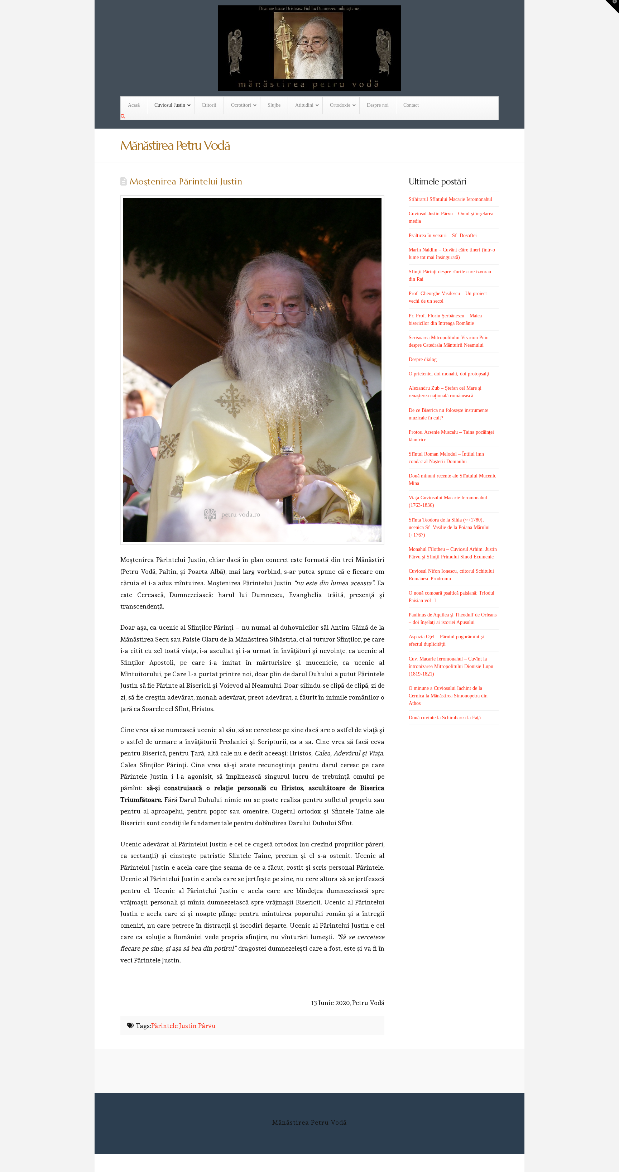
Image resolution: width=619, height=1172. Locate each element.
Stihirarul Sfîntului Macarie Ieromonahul (450, 199)
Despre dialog (423, 359)
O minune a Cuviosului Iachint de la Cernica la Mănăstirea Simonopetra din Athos (448, 696)
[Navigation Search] (123, 116)
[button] (612, 7)
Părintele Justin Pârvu (183, 1025)
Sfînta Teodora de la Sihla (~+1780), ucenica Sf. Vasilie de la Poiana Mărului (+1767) (449, 527)
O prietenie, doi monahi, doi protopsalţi (449, 373)
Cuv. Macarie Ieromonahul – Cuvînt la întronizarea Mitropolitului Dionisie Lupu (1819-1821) (451, 666)
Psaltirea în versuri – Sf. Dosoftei (443, 235)
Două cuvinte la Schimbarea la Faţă (445, 717)
